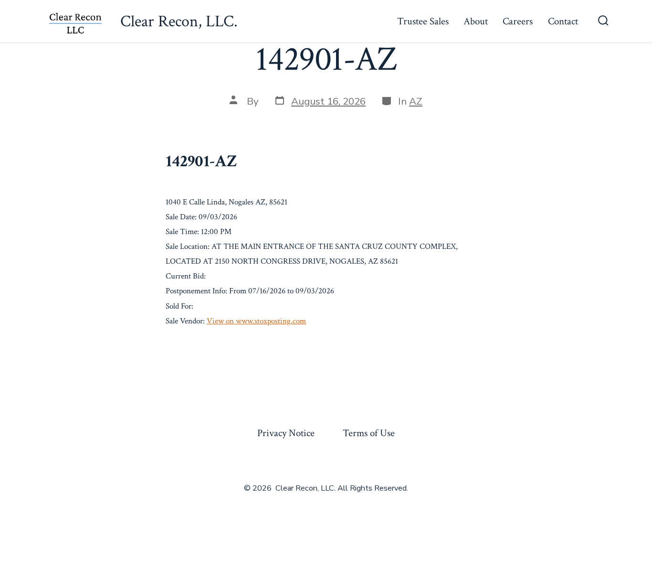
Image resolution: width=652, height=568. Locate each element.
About (475, 21)
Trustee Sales (423, 21)
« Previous (186, 344)
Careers (518, 21)
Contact (563, 21)
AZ (415, 101)
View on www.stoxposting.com (256, 321)
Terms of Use (369, 433)
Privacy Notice (286, 433)
